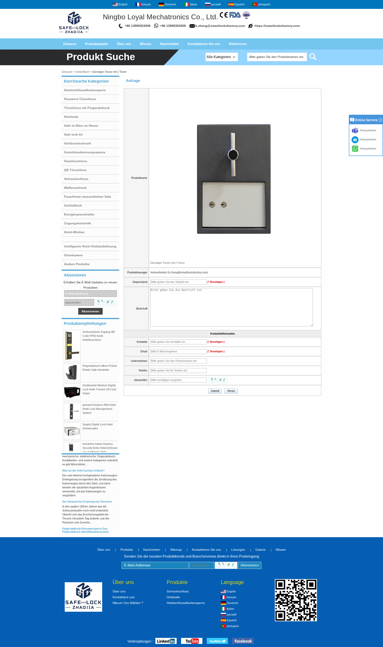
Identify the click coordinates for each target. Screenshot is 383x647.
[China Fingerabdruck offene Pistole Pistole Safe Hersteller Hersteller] (72, 372)
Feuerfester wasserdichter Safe (87, 196)
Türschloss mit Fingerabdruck (87, 108)
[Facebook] (243, 641)
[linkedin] (166, 641)
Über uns (124, 44)
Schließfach (82, 71)
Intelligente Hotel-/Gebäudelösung (90, 246)
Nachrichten (169, 44)
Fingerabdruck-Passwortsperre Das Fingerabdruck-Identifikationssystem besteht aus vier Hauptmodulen (85, 528)
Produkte (126, 549)
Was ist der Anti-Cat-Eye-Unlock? (83, 467)
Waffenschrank (75, 187)
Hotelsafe (71, 116)
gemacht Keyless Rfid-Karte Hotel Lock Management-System (99, 408)
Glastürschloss (75, 161)
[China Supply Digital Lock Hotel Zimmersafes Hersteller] (72, 430)
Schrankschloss (76, 179)
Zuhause (69, 44)
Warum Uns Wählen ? (128, 603)
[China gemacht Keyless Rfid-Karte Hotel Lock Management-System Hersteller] (72, 411)
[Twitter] (217, 641)
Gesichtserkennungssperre (84, 152)
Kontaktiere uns (124, 597)
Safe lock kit (73, 134)
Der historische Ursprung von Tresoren (87, 498)
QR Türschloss (75, 170)
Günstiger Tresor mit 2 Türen (167, 262)
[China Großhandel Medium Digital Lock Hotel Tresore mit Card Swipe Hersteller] (72, 391)
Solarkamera (73, 255)
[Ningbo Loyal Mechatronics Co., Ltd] (74, 34)
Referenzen (238, 44)
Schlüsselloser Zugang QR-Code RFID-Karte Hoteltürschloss (99, 335)
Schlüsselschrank (77, 143)
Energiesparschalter (79, 214)
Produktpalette (96, 44)
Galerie (260, 549)
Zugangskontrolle (77, 223)
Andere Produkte (77, 264)
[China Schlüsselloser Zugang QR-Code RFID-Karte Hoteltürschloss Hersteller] (72, 345)
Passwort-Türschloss (80, 99)
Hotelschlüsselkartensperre (85, 90)
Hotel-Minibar (74, 232)
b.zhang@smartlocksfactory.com (220, 26)
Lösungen (238, 549)
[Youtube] (191, 641)
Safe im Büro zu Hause (81, 125)
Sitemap (176, 549)
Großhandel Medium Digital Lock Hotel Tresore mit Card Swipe (99, 389)
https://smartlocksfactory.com (277, 26)
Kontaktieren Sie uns (204, 44)
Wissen (145, 44)
